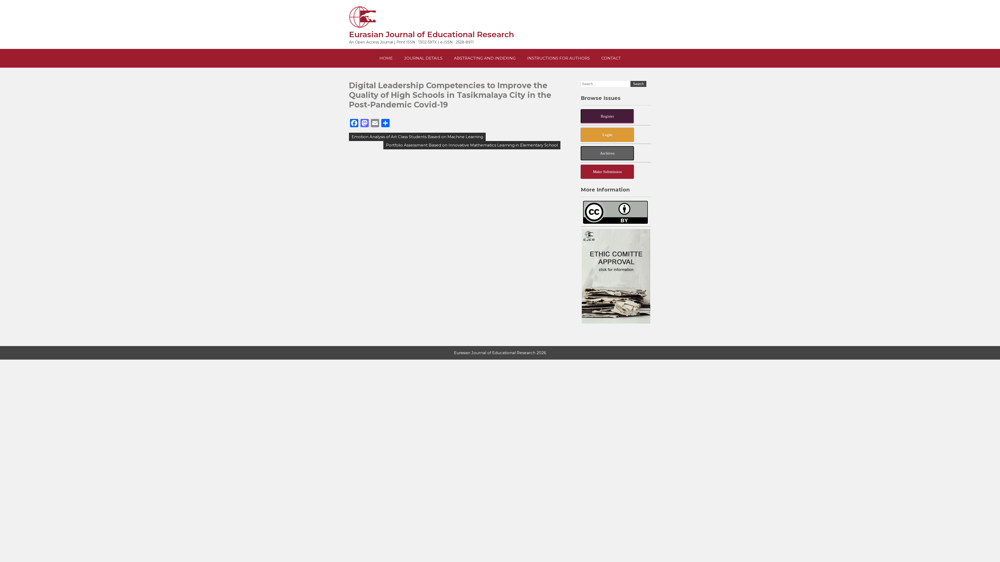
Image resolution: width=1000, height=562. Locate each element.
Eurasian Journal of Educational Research (431, 34)
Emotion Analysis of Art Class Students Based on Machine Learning (417, 136)
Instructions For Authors (558, 58)
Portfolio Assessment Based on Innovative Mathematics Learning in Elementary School (472, 145)
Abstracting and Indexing (485, 58)
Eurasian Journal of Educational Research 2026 (500, 352)
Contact (611, 58)
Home (386, 58)
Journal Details (423, 58)
